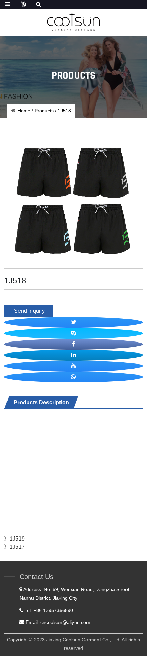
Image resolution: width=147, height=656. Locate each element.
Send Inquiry (29, 311)
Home (23, 110)
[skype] (73, 333)
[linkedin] (73, 355)
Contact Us (36, 577)
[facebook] (73, 344)
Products (44, 110)
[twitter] (73, 322)
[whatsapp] (73, 377)
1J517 (17, 547)
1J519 (17, 539)
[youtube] (73, 366)
